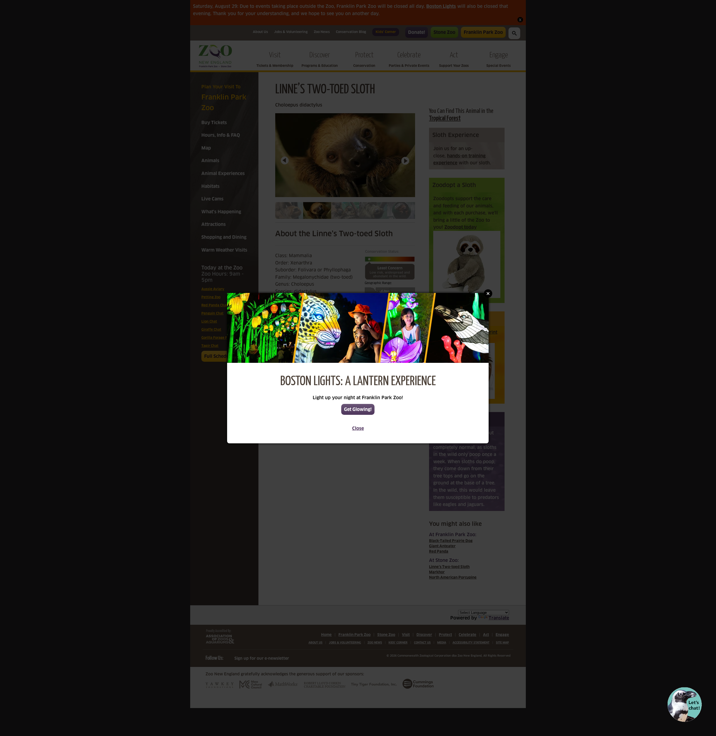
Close (358, 428)
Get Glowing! (358, 409)
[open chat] (684, 704)
